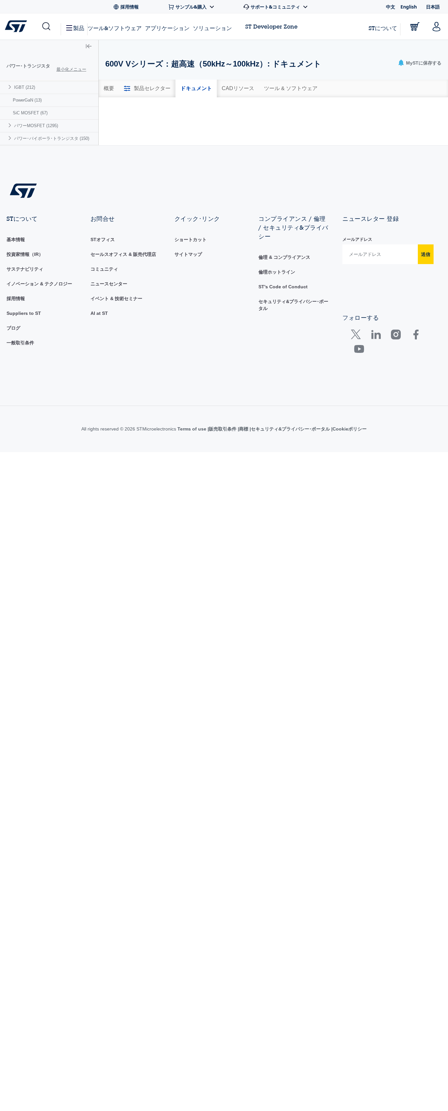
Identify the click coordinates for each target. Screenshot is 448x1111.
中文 (390, 7)
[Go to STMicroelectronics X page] (357, 412)
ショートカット (190, 316)
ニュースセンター (109, 360)
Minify (150, 108)
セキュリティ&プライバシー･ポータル (298, 505)
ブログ (13, 404)
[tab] (109, 88)
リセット (404, 186)
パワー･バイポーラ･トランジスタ (51, 138)
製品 (78, 28)
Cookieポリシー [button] (358, 505)
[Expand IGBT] (10, 87)
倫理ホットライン (276, 348)
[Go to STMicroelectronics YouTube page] (359, 427)
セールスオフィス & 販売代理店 (123, 331)
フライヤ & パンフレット (254, 120)
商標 (250, 505)
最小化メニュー (71, 69)
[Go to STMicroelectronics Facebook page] (416, 412)
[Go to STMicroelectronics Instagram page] (396, 412)
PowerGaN (27, 100)
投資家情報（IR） (25, 331)
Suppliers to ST (24, 390)
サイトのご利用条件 (190, 505)
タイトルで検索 (123, 171)
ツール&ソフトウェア (115, 28)
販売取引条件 (228, 505)
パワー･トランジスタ (28, 65)
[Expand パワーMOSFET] (10, 125)
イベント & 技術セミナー (116, 375)
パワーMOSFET (36, 125)
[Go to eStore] (414, 26)
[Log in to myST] (436, 26)
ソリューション (212, 28)
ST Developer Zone (271, 26)
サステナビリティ (25, 345)
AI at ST (99, 390)
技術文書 (127, 120)
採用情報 (16, 375)
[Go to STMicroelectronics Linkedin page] (376, 412)
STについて (383, 28)
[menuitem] (49, 87)
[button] (45, 26)
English (408, 7)
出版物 (347, 120)
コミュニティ (104, 345)
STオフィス (103, 316)
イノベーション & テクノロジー (39, 360)
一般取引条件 (20, 419)
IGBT (24, 87)
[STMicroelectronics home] (17, 26)
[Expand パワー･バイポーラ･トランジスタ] (10, 138)
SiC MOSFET (30, 112)
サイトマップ (188, 331)
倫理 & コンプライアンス (284, 333)
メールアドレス (357, 316)
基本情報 (16, 316)
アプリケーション (167, 28)
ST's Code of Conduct (283, 363)
